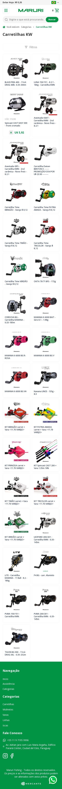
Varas (6, 714)
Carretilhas (8, 704)
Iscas (5, 725)
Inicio (5, 679)
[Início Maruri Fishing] (30, 10)
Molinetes (8, 709)
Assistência (9, 683)
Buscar (52, 19)
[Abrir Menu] (6, 10)
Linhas (6, 720)
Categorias (8, 688)
